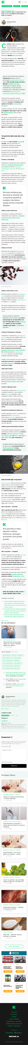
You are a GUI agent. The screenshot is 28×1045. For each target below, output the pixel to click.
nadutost (20, 574)
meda (13, 517)
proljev (10, 435)
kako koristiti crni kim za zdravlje (13, 655)
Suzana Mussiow (10, 696)
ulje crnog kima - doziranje (11, 660)
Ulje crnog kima (5, 483)
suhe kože (19, 381)
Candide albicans (8, 112)
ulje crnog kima (17, 55)
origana (3, 513)
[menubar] (19, 2)
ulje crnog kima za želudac (11, 668)
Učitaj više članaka (14, 946)
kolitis (4, 448)
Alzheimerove (14, 91)
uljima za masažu (6, 499)
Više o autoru (4, 708)
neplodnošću (15, 415)
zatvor (16, 435)
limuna (5, 519)
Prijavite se (14, 766)
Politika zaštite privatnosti (14, 1023)
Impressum (14, 1014)
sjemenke (15, 53)
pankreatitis (10, 448)
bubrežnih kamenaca (7, 363)
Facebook (10, 1032)
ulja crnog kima (20, 227)
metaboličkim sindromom (8, 168)
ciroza (17, 350)
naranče (24, 517)
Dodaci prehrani (7, 932)
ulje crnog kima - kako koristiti (12, 663)
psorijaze (4, 383)
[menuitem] (19, 2)
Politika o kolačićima (14, 1026)
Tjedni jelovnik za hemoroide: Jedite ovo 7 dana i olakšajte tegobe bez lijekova (12, 643)
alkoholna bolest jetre (7, 350)
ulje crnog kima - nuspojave (11, 665)
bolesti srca (18, 93)
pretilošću (18, 166)
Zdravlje (16, 6)
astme (8, 394)
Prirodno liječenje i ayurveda (11, 794)
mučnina (9, 433)
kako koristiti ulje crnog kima (12, 657)
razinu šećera (20, 299)
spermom (12, 417)
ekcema (13, 381)
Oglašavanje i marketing (14, 1021)
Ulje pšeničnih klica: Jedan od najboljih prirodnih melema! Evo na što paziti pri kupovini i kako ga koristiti (15, 610)
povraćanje (4, 435)
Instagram (19, 1032)
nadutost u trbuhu (17, 433)
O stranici (14, 1012)
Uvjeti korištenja (14, 1019)
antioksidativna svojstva (17, 80)
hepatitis (22, 350)
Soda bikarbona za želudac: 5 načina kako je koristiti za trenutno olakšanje (14, 825)
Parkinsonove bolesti (8, 93)
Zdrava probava (7, 6)
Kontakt (14, 1016)
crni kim (19, 141)
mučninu (14, 574)
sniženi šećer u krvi (18, 576)
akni (9, 381)
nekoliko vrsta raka (13, 84)
